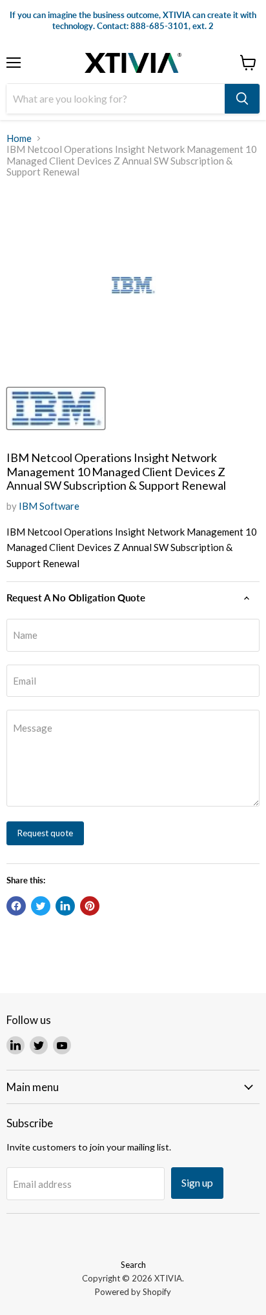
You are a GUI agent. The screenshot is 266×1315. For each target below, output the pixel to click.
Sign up (197, 1182)
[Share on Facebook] (16, 906)
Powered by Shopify (133, 1292)
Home (19, 138)
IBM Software (49, 506)
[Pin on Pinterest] (89, 906)
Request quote (45, 833)
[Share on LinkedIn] (65, 906)
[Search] (242, 99)
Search (133, 1265)
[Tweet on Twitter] (40, 906)
